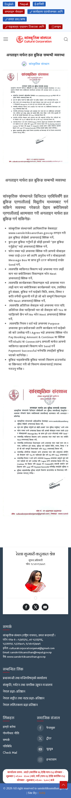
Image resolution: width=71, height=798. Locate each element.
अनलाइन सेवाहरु (14, 11)
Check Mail (10, 752)
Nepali (24, 4)
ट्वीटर (48, 738)
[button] (6, 39)
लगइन (57, 27)
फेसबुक (50, 727)
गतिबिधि (7, 746)
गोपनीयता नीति (11, 733)
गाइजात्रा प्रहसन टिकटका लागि (26, 27)
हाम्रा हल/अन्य (16, 19)
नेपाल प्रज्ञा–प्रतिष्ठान (14, 691)
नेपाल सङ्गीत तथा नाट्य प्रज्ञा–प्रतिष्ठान (23, 698)
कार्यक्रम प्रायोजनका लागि (48, 11)
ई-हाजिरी (39, 4)
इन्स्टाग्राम (51, 759)
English (9, 4)
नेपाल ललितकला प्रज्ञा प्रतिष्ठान (20, 705)
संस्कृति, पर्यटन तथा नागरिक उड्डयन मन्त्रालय (27, 685)
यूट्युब (49, 749)
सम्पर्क (6, 740)
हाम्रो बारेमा (9, 727)
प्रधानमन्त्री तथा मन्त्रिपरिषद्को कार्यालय (25, 678)
